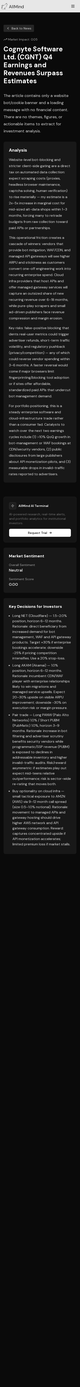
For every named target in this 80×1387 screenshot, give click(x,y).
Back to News (21, 28)
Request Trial (37, 533)
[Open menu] (72, 6)
